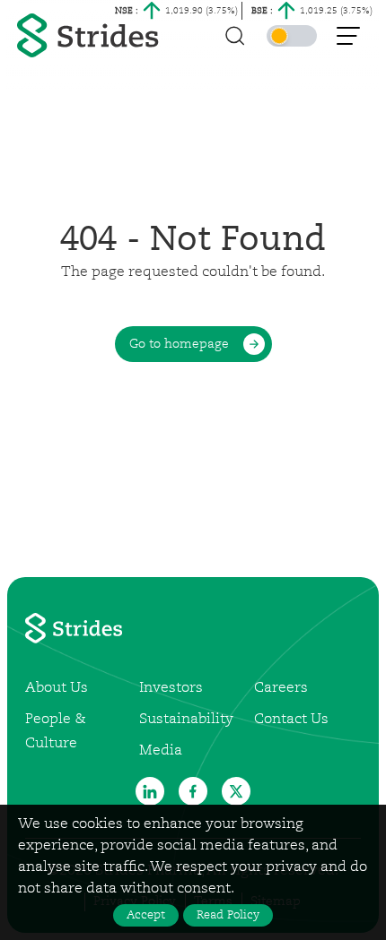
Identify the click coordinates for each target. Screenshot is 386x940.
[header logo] (90, 35)
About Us (56, 688)
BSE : (262, 10)
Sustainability (186, 719)
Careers (281, 688)
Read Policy (228, 915)
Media (160, 751)
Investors (171, 688)
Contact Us (291, 719)
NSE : (126, 10)
